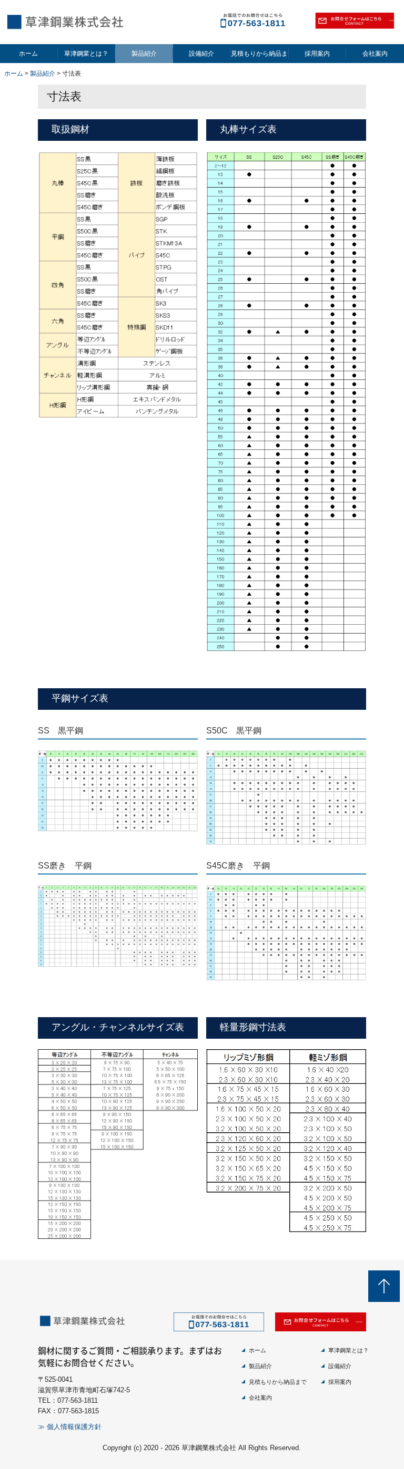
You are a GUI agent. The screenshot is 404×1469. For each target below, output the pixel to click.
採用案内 (317, 53)
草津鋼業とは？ (86, 53)
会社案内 (375, 53)
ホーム (28, 53)
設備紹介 (201, 53)
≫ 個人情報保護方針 (70, 1427)
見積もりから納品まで (260, 53)
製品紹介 (144, 53)
